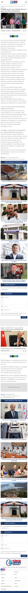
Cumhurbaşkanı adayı (10, 394)
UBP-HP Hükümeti (21, 159)
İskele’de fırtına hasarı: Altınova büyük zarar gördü (14, 181)
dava (7, 157)
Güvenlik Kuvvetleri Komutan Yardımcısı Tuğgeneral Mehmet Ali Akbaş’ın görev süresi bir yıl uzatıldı (14, 280)
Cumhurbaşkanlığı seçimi (6, 396)
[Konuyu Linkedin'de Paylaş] (17, 36)
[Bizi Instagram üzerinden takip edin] (4, 570)
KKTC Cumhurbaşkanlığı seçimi (7, 397)
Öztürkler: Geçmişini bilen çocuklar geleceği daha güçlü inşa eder (14, 479)
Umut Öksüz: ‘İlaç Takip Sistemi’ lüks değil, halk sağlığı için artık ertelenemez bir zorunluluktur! (14, 221)
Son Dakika (8, 30)
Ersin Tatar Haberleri (8, 327)
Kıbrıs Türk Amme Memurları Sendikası (9, 159)
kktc (19, 396)
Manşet (6, 6)
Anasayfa (2, 6)
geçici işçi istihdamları (13, 157)
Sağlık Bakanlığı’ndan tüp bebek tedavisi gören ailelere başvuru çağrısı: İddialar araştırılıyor (14, 202)
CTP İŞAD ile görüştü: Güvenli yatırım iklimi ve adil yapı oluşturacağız (14, 460)
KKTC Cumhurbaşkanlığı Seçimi (16, 348)
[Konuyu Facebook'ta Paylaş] (11, 36)
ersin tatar (15, 396)
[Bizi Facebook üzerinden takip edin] (2, 570)
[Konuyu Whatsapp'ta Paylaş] (15, 36)
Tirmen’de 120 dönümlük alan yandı (14, 498)
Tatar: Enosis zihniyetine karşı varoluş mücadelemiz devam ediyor (14, 420)
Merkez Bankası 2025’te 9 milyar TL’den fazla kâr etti (14, 439)
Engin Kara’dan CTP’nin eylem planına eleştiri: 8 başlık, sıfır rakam (14, 261)
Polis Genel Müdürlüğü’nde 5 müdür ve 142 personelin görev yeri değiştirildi (14, 241)
